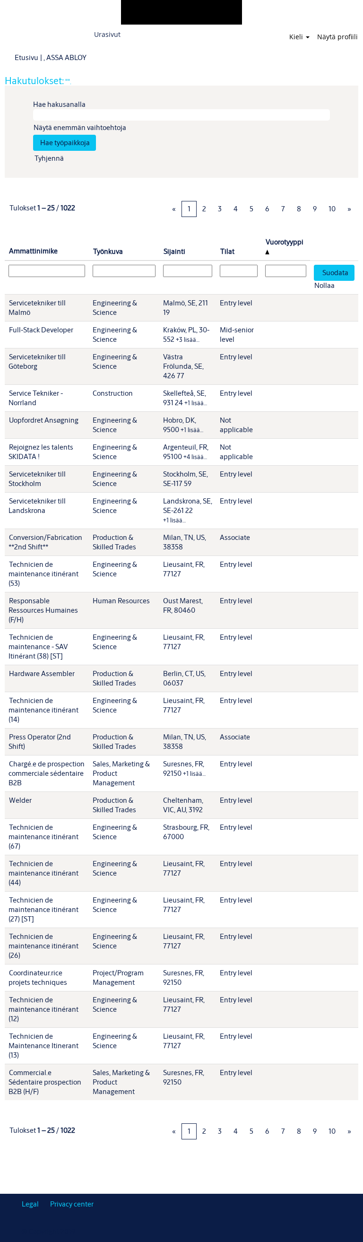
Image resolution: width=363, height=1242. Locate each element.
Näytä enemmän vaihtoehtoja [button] (80, 127)
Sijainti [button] (174, 251)
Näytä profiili (337, 36)
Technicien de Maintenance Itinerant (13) (43, 1046)
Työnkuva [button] (108, 251)
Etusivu (26, 57)
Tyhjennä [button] (49, 158)
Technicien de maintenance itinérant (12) (43, 1009)
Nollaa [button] (324, 285)
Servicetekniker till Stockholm (37, 478)
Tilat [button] (227, 251)
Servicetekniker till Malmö (37, 307)
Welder (20, 800)
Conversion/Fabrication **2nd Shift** (45, 542)
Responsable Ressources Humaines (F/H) (43, 610)
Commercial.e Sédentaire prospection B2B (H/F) (45, 1082)
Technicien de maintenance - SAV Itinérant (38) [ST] (38, 646)
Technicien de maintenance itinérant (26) (43, 946)
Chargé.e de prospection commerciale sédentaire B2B (47, 773)
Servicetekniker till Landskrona (37, 505)
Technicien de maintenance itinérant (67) (43, 837)
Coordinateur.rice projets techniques (38, 977)
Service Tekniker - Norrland (36, 398)
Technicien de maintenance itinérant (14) (43, 710)
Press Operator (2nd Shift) (40, 741)
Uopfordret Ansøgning (43, 420)
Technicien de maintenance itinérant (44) (43, 873)
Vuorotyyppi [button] (284, 241)
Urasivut (107, 34)
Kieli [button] (297, 36)
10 (332, 208)
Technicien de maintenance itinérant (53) (43, 574)
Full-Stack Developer (41, 329)
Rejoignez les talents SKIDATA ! (41, 452)
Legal (30, 1203)
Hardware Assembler (42, 673)
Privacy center (72, 1203)
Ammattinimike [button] (33, 250)
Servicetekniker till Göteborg (37, 361)
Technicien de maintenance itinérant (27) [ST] (43, 909)
